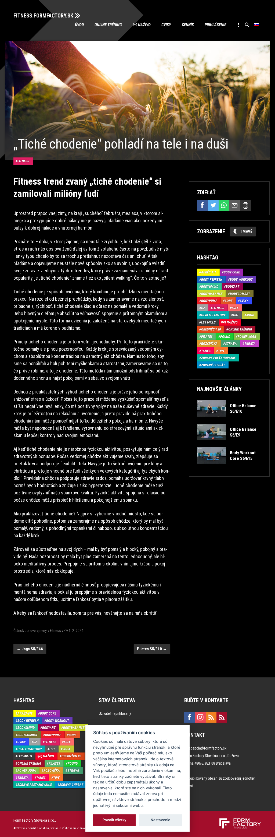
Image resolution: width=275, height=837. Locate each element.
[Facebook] (202, 205)
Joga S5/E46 (30, 648)
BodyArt (232, 286)
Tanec (206, 351)
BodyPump (209, 301)
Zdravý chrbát (213, 365)
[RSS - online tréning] (221, 717)
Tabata (250, 344)
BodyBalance (211, 294)
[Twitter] (213, 205)
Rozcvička (209, 344)
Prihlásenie (215, 24)
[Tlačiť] (245, 205)
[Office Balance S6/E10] (229, 420)
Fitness (23, 161)
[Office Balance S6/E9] (229, 443)
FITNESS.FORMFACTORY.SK (43, 15)
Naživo (144, 24)
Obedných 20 (211, 329)
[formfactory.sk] (238, 820)
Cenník (188, 24)
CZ (203, 308)
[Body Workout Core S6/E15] (229, 467)
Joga (250, 315)
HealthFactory (213, 315)
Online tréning (108, 24)
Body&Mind (209, 286)
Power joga (247, 337)
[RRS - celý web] (211, 717)
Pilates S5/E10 (152, 648)
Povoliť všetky (114, 820)
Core (228, 301)
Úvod (79, 24)
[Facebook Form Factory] (189, 717)
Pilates (207, 337)
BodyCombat (240, 294)
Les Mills (208, 322)
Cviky (166, 24)
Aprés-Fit (208, 272)
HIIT (236, 315)
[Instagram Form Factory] (200, 717)
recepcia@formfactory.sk (207, 748)
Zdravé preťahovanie (218, 358)
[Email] (234, 205)
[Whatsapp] (224, 205)
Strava (231, 344)
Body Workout (241, 279)
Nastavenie (160, 820)
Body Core (232, 272)
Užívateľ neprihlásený (115, 713)
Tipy (221, 351)
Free (235, 308)
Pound (225, 337)
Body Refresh (211, 279)
